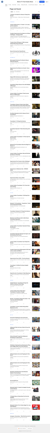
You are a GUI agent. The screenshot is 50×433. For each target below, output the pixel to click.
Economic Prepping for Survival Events (19, 317)
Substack (20, 430)
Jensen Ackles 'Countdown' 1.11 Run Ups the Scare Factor (20, 137)
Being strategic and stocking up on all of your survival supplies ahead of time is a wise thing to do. (19, 399)
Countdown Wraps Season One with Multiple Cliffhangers (20, 85)
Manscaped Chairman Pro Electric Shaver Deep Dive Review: (19, 61)
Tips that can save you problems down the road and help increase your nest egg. (19, 319)
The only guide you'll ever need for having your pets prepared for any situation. (19, 366)
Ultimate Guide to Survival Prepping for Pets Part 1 (20, 363)
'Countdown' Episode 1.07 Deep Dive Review (20, 211)
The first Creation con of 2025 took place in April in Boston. (20, 259)
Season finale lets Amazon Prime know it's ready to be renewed (19, 96)
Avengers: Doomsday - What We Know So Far (20, 416)
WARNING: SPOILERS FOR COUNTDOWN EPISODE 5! (19, 236)
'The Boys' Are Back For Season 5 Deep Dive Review (20, 15)
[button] (6, 5)
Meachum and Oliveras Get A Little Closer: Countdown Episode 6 (19, 218)
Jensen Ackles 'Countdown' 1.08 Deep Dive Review (19, 196)
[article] (25, 17)
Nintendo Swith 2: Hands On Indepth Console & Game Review (20, 388)
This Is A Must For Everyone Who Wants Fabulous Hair (19, 52)
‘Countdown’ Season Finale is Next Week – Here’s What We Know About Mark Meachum (20, 105)
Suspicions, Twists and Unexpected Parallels (17, 212)
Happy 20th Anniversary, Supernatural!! (19, 77)
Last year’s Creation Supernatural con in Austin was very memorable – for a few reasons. (19, 71)
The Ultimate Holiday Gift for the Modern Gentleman (19, 62)
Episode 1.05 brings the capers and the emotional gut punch (20, 244)
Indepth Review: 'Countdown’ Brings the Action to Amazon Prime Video (19, 283)
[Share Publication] (38, 2)
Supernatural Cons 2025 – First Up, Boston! (20, 258)
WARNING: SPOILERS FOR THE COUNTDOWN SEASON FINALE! (19, 88)
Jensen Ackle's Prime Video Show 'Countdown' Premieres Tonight (17, 291)
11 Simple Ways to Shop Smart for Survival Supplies (19, 397)
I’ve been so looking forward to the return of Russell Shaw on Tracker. (20, 45)
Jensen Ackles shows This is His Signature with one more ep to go (20, 123)
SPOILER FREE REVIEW (14, 301)
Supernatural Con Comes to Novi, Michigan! (20, 161)
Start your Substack (22, 428)
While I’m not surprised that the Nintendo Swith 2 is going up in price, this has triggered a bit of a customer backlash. (20, 375)
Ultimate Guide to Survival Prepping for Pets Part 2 (20, 354)
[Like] (10, 19)
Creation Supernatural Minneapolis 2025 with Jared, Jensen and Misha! (20, 250)
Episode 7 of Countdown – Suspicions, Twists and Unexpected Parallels (20, 204)
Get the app (30, 428)
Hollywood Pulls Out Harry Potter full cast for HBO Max (20, 328)
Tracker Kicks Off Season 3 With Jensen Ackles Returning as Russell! (19, 43)
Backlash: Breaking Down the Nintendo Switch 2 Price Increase (19, 372)
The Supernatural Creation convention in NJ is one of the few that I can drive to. (20, 180)
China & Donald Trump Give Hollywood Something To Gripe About (18, 337)
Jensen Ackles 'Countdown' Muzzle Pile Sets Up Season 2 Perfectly (20, 154)
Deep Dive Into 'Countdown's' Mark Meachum (20, 273)
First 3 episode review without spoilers (16, 285)
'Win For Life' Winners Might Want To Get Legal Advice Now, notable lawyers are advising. (20, 348)
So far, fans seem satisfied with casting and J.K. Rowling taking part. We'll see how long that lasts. (19, 330)
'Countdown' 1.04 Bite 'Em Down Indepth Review (19, 266)
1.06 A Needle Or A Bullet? (14, 228)
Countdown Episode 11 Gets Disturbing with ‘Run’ (20, 129)
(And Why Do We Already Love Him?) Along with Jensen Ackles (19, 275)
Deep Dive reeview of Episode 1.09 (16, 187)
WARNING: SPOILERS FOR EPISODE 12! (16, 115)
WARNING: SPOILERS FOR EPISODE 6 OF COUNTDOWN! (19, 220)
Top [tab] (14, 11)
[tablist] (15, 12)
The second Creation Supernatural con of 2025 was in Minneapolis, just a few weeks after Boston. (19, 253)
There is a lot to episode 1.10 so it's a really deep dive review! (20, 156)
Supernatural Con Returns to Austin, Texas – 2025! (20, 69)
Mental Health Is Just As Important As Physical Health (19, 381)
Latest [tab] (12, 11)
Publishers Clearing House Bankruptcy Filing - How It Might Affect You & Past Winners (20, 346)
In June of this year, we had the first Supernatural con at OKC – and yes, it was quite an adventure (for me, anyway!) (20, 172)
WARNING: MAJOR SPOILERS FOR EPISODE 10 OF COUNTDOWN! (18, 148)
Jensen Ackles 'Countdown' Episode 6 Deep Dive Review (20, 226)
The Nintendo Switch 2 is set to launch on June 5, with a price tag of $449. (20, 391)
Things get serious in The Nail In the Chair (17, 198)
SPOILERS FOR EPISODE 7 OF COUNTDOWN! (17, 205)
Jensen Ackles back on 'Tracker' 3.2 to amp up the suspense (20, 25)
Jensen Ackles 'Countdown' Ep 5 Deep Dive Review (20, 242)
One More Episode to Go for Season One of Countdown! (19, 114)
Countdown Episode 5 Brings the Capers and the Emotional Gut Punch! (20, 234)
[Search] (36, 2)
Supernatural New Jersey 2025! (17, 177)
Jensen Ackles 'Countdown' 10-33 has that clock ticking (19, 186)
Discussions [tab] (17, 11)
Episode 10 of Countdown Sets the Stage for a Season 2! (20, 145)
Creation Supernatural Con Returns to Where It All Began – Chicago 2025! (20, 34)
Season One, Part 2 (13, 131)
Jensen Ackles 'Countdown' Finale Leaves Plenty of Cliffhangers (19, 94)
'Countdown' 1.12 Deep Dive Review (18, 121)
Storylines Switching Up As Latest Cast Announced (18, 417)
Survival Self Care (14, 380)
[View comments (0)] (17, 19)
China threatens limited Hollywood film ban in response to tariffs (20, 339)
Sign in (47, 1)
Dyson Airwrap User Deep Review (17, 51)
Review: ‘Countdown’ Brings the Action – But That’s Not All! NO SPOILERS (20, 299)
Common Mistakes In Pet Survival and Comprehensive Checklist (19, 357)
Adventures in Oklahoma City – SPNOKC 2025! (19, 169)
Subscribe (42, 1)
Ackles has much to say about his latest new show (18, 293)
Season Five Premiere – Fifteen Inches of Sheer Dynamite (19, 17)
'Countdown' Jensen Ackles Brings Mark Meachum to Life (19, 307)
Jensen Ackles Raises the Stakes (15, 267)
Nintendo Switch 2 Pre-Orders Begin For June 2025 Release (20, 406)
